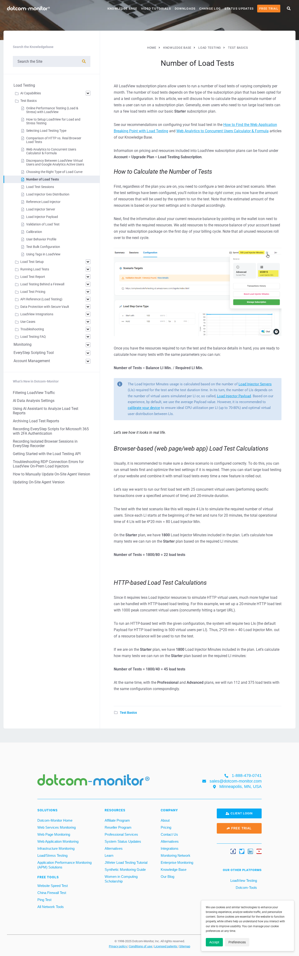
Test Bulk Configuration (43, 247)
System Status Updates (123, 841)
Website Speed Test (52, 886)
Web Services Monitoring (56, 827)
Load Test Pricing (32, 292)
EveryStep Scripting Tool (34, 352)
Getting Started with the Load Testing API (47, 454)
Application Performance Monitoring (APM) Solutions (64, 864)
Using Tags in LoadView (43, 254)
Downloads (185, 8)
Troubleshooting (32, 329)
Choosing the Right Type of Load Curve (54, 172)
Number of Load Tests (42, 179)
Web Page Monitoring (53, 834)
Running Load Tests (34, 269)
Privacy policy (118, 946)
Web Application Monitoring (57, 841)
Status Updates (239, 8)
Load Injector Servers (255, 384)
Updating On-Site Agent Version (38, 482)
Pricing (166, 827)
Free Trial (268, 8)
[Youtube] (259, 851)
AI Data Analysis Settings (33, 400)
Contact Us (169, 834)
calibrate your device (144, 408)
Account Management (32, 361)
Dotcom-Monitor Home (54, 820)
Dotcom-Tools (246, 888)
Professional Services (121, 834)
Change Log (210, 8)
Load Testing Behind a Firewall (42, 284)
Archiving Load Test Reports (36, 421)
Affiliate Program (117, 820)
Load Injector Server (40, 209)
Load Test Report (32, 277)
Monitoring (23, 344)
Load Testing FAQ (33, 336)
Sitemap (184, 946)
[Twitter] (241, 851)
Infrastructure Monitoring (56, 848)
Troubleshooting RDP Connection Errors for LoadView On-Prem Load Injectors (48, 464)
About (165, 820)
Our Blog (167, 877)
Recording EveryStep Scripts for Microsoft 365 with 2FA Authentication (51, 431)
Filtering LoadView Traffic (34, 392)
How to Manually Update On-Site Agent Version (51, 474)
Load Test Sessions (40, 187)
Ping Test (44, 900)
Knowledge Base (122, 8)
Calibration (34, 232)
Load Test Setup (32, 262)
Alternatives (114, 848)
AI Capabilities (30, 93)
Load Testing (24, 85)
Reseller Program (118, 827)
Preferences (237, 942)
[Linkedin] (250, 851)
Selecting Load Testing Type (46, 130)
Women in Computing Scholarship (121, 879)
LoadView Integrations (36, 314)
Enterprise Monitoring (177, 862)
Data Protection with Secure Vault (44, 307)
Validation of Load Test (43, 224)
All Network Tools (50, 907)
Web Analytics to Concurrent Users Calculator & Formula (222, 131)
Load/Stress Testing (52, 855)
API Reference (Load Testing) (41, 299)
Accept (214, 942)
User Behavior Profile (41, 239)
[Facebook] (233, 851)
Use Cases (27, 322)
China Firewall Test (51, 893)
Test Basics (128, 712)
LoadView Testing (243, 880)
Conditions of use (141, 946)
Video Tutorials (156, 8)
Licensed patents (166, 946)
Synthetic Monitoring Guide (125, 869)
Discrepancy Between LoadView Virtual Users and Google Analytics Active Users (55, 162)
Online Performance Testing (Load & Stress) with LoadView (52, 110)
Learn (109, 855)
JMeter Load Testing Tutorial (126, 862)
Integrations (169, 848)
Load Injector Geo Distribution (47, 194)
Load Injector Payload (234, 396)
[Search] (84, 61)
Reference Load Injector (43, 202)
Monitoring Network (175, 855)
